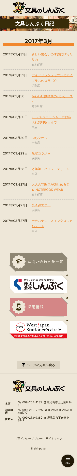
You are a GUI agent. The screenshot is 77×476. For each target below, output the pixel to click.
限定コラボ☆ (41, 153)
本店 (34, 127)
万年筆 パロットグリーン (50, 169)
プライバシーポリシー (29, 438)
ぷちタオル (39, 138)
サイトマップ (54, 438)
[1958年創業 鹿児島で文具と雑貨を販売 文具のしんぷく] (39, 8)
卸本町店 (37, 64)
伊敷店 (36, 85)
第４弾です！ (41, 205)
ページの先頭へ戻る (41, 365)
